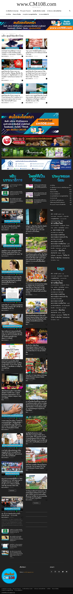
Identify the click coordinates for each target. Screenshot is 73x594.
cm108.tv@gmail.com (28, 572)
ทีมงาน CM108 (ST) (5, 56)
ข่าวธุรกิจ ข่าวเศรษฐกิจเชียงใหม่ (30, 14)
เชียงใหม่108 (54, 253)
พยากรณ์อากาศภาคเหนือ (56, 239)
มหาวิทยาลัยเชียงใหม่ (56, 246)
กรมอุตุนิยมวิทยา (55, 218)
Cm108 (55, 214)
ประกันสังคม (61, 227)
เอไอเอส (53, 255)
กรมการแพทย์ (53, 216)
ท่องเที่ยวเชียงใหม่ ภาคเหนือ (39, 11)
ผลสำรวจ (66, 227)
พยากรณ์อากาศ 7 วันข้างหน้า (57, 232)
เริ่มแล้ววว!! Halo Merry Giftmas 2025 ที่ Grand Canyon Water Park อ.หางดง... (36, 377)
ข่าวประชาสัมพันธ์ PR (44, 14)
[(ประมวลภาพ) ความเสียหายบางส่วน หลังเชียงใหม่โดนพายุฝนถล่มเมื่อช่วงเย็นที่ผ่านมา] (29, 201)
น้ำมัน (52, 227)
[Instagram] (55, 571)
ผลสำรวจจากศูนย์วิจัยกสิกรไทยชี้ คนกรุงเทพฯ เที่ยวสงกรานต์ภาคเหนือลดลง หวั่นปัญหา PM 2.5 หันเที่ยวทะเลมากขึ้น (36, 98)
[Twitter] (62, 571)
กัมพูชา (62, 221)
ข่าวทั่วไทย (8, 14)
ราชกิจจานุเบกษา (58, 248)
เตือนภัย (59, 253)
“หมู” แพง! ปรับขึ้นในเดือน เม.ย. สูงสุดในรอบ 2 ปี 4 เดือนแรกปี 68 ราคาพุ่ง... (36, 52)
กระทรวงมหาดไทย (63, 218)
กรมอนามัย (65, 216)
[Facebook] (51, 571)
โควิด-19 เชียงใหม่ (56, 257)
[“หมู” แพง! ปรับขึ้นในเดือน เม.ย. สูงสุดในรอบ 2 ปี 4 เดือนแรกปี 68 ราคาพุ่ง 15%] (36, 44)
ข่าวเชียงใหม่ (57, 223)
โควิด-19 (66, 255)
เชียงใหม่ (61, 250)
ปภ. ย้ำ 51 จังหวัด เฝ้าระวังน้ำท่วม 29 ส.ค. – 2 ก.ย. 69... (11, 227)
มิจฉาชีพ (53, 248)
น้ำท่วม (67, 225)
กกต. (63, 214)
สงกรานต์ (64, 248)
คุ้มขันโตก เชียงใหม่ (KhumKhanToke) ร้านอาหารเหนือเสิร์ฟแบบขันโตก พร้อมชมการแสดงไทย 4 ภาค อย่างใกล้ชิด (36, 348)
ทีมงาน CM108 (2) (29, 294)
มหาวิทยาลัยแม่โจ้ (66, 246)
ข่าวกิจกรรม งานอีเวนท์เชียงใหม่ (54, 11)
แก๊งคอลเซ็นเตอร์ (59, 255)
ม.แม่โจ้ (68, 243)
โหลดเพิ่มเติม (11, 490)
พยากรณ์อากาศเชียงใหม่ (58, 243)
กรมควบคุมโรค (59, 216)
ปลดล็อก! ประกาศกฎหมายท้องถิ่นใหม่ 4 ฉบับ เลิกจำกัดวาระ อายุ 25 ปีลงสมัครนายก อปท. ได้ (16, 193)
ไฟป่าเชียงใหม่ (53, 260)
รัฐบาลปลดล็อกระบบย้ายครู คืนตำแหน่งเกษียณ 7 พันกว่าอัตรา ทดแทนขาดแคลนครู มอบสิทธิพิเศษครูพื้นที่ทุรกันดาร (12, 279)
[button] (69, 11)
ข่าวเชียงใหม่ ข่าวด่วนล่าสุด (12, 11)
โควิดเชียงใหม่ (66, 258)
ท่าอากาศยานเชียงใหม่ (55, 225)
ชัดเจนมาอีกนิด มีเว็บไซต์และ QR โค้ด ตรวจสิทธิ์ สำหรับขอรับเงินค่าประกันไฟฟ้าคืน (40, 194)
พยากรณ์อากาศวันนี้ (57, 241)
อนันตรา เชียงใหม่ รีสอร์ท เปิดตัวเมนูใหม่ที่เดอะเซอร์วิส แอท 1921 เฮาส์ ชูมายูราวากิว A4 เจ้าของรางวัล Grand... (36, 228)
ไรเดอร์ (58, 260)
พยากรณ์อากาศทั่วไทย (58, 234)
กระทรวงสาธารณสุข (55, 221)
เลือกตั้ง (63, 253)
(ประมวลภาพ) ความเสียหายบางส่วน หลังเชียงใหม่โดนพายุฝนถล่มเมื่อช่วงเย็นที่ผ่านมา (40, 201)
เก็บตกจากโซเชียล (17, 14)
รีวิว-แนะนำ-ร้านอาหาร (25, 11)
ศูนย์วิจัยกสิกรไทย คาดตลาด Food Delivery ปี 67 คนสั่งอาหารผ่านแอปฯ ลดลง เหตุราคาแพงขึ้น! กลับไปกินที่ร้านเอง (12, 98)
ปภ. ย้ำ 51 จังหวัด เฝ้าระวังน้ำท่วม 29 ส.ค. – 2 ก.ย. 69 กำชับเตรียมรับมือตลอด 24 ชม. (36, 510)
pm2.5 (59, 214)
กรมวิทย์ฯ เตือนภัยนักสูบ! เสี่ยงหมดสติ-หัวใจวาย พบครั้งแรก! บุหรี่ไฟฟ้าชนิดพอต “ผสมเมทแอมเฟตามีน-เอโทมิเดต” (12, 453)
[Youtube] (66, 571)
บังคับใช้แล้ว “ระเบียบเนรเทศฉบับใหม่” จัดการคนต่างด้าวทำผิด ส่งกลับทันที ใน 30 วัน (12, 306)
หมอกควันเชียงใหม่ (54, 250)
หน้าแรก (3, 33)
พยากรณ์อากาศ (58, 230)
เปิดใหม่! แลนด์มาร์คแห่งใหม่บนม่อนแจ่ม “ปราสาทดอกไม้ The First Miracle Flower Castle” (36, 466)
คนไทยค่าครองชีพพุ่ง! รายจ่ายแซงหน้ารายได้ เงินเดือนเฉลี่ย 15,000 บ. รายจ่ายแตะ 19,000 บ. (12, 52)
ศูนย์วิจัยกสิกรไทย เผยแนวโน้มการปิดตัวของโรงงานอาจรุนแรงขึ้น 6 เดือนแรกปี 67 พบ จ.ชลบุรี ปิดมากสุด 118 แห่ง (36, 74)
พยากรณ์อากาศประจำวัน (59, 237)
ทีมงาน (3, 370)
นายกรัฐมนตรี (62, 225)
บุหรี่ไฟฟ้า (56, 227)
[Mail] (59, 571)
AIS (52, 214)
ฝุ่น (51, 230)
